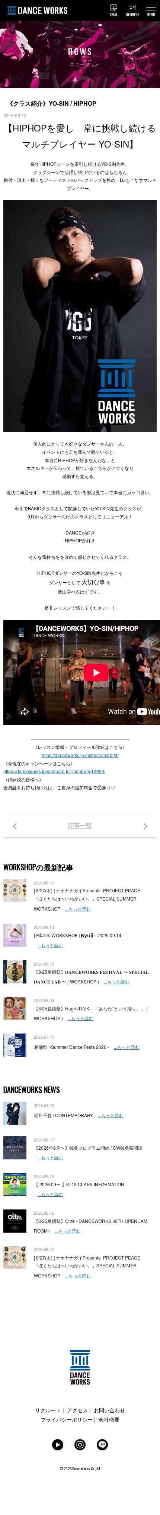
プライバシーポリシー (67, 1419)
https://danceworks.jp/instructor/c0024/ (80, 755)
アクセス (77, 1410)
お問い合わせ (109, 1410)
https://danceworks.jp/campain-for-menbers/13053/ (54, 771)
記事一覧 (80, 825)
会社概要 (109, 1419)
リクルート (48, 1410)
